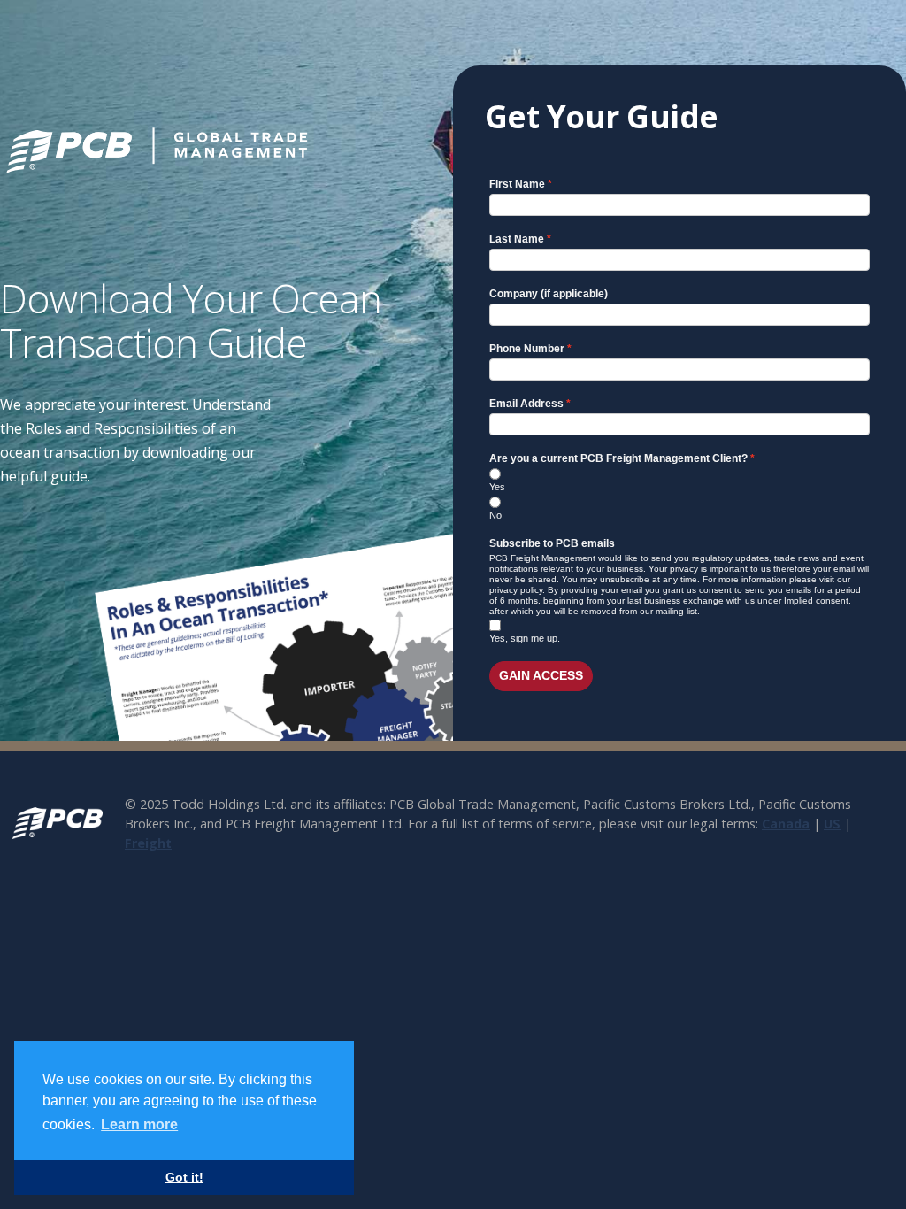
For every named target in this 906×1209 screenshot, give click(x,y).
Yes (497, 486)
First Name (517, 184)
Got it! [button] (184, 1177)
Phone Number (526, 348)
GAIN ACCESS (541, 675)
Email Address (526, 403)
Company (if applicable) (548, 294)
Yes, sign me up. (524, 638)
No (495, 515)
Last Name (516, 239)
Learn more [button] (139, 1124)
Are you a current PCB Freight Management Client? (618, 458)
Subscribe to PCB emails (552, 543)
